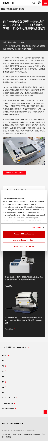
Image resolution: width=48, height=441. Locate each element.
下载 (3, 392)
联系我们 (4, 355)
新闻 (23, 42)
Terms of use (6, 434)
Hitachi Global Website (12, 423)
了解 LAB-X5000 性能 (14, 172)
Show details (36, 227)
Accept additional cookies (24, 234)
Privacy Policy (16, 434)
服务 (3, 360)
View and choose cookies (23, 240)
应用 (3, 371)
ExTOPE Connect (7, 403)
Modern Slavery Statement (31, 434)
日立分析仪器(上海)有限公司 (12, 9)
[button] (39, 3)
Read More (9, 286)
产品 (3, 366)
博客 (3, 376)
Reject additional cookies (24, 246)
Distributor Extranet (8, 398)
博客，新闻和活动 (9, 42)
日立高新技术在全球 (8, 408)
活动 (3, 382)
